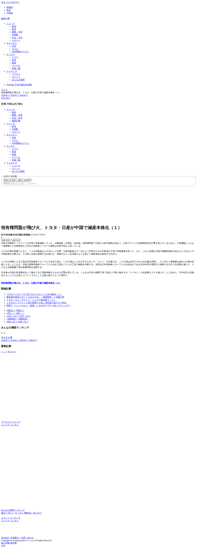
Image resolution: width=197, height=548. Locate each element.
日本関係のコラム (20, 51)
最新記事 (5, 18)
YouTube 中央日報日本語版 (19, 85)
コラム (15, 49)
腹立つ (4, 513)
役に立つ (37, 513)
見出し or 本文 (10, 180)
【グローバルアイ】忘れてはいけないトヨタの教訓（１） (34, 294)
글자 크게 (16, 240)
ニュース (10, 23)
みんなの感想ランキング (13, 510)
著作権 (13, 543)
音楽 (14, 60)
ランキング (11, 71)
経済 (14, 29)
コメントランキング (10, 518)
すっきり (19, 513)
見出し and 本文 (24, 180)
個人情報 (5, 543)
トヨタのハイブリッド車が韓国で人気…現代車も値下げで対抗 (36, 303)
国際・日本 (17, 32)
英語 (8, 10)
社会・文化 (17, 37)
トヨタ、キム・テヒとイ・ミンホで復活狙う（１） (31, 300)
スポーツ (16, 40)
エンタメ (10, 54)
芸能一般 (16, 68)
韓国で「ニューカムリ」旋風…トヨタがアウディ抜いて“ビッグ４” (38, 305)
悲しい (11, 513)
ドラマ (15, 57)
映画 (14, 63)
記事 (6, 337)
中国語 (9, 13)
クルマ (4, 90)
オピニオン (11, 43)
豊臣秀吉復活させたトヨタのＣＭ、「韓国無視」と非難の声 (35, 297)
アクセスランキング (10, 422)
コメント (16, 77)
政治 (14, 26)
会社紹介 (5, 538)
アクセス (16, 74)
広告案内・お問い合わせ (22, 538)
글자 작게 (6, 240)
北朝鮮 (15, 35)
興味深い (28, 513)
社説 (14, 46)
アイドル (16, 66)
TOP (3, 546)
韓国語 (9, 7)
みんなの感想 (18, 80)
